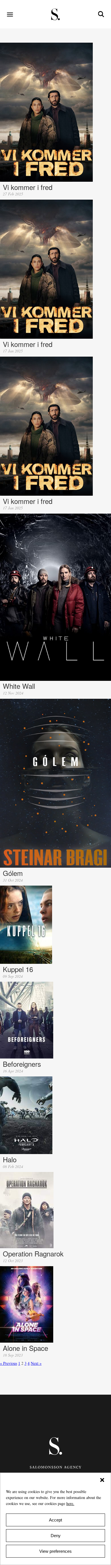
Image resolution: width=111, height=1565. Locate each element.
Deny (56, 1535)
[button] (102, 1480)
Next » (36, 1363)
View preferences (55, 1551)
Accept (55, 1520)
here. (70, 1503)
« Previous (8, 1363)
